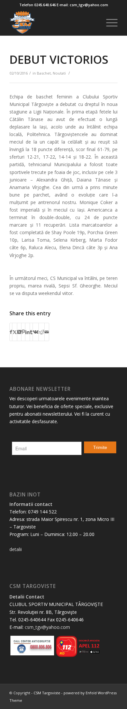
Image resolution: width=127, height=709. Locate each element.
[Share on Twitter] (14, 332)
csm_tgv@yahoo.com (47, 627)
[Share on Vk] (35, 332)
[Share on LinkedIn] (27, 332)
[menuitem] (109, 22)
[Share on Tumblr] (31, 332)
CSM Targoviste (47, 692)
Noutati (59, 73)
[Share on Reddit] (41, 332)
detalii (15, 549)
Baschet (44, 73)
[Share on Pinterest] (23, 332)
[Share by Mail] (47, 332)
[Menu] (109, 22)
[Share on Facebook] (11, 332)
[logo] (52, 22)
